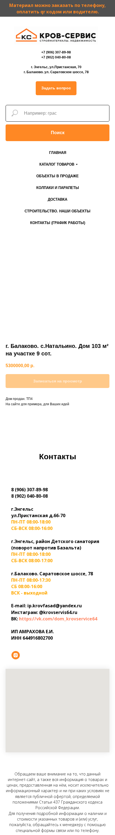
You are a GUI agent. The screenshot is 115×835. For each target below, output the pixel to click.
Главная (57, 153)
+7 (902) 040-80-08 (56, 57)
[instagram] (15, 655)
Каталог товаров (56, 164)
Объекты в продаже (57, 176)
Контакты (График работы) (57, 223)
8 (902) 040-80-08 (29, 496)
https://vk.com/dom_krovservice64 (58, 619)
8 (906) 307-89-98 (29, 490)
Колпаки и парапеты (57, 188)
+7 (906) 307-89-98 (56, 52)
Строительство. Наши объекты (57, 211)
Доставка (57, 199)
